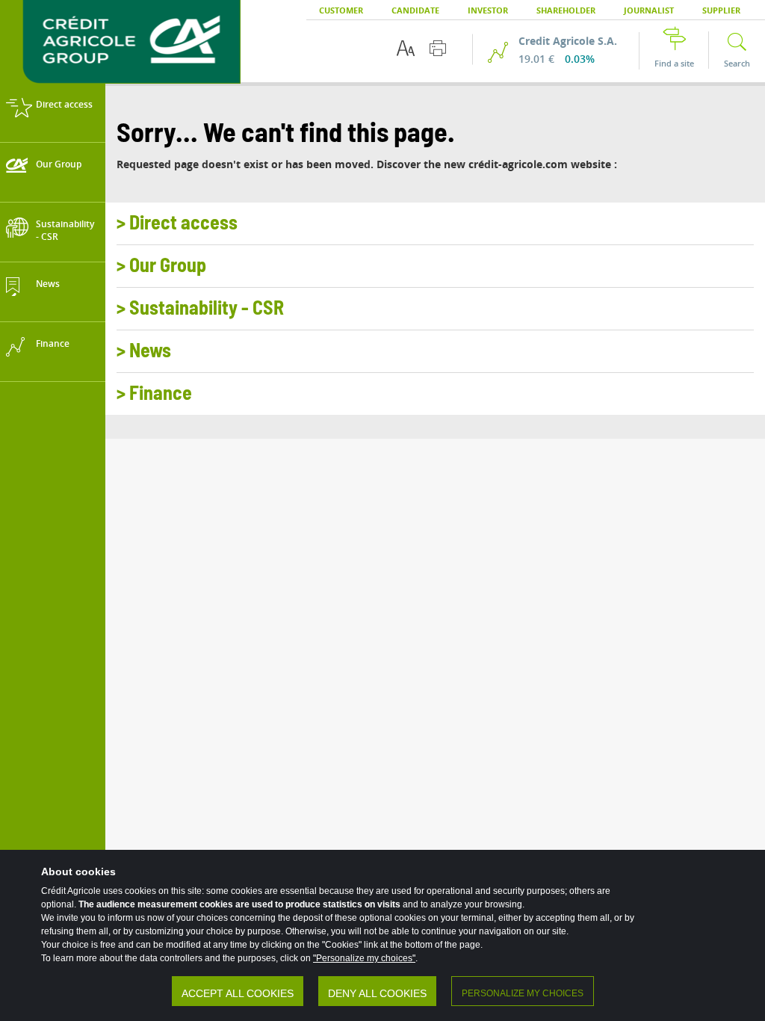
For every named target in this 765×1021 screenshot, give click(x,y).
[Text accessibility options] (406, 48)
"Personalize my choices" (364, 958)
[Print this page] (438, 48)
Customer (341, 10)
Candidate (415, 10)
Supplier (721, 10)
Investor (488, 10)
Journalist (649, 10)
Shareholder (565, 10)
